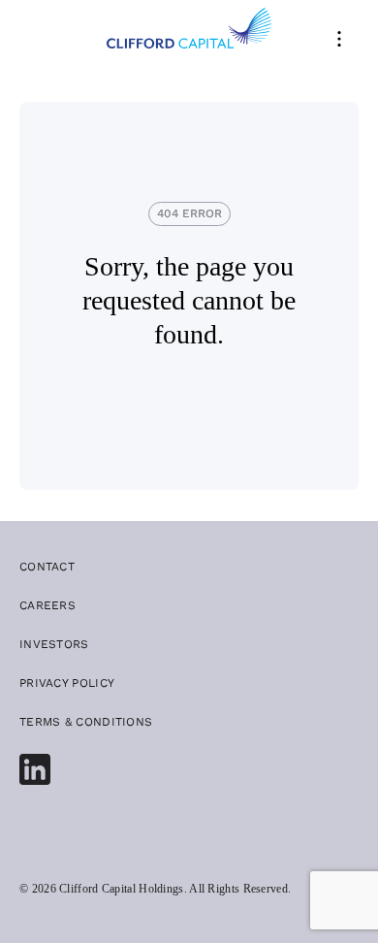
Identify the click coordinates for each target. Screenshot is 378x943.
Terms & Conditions (85, 722)
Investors (54, 644)
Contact (47, 566)
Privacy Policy (66, 683)
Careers (47, 605)
